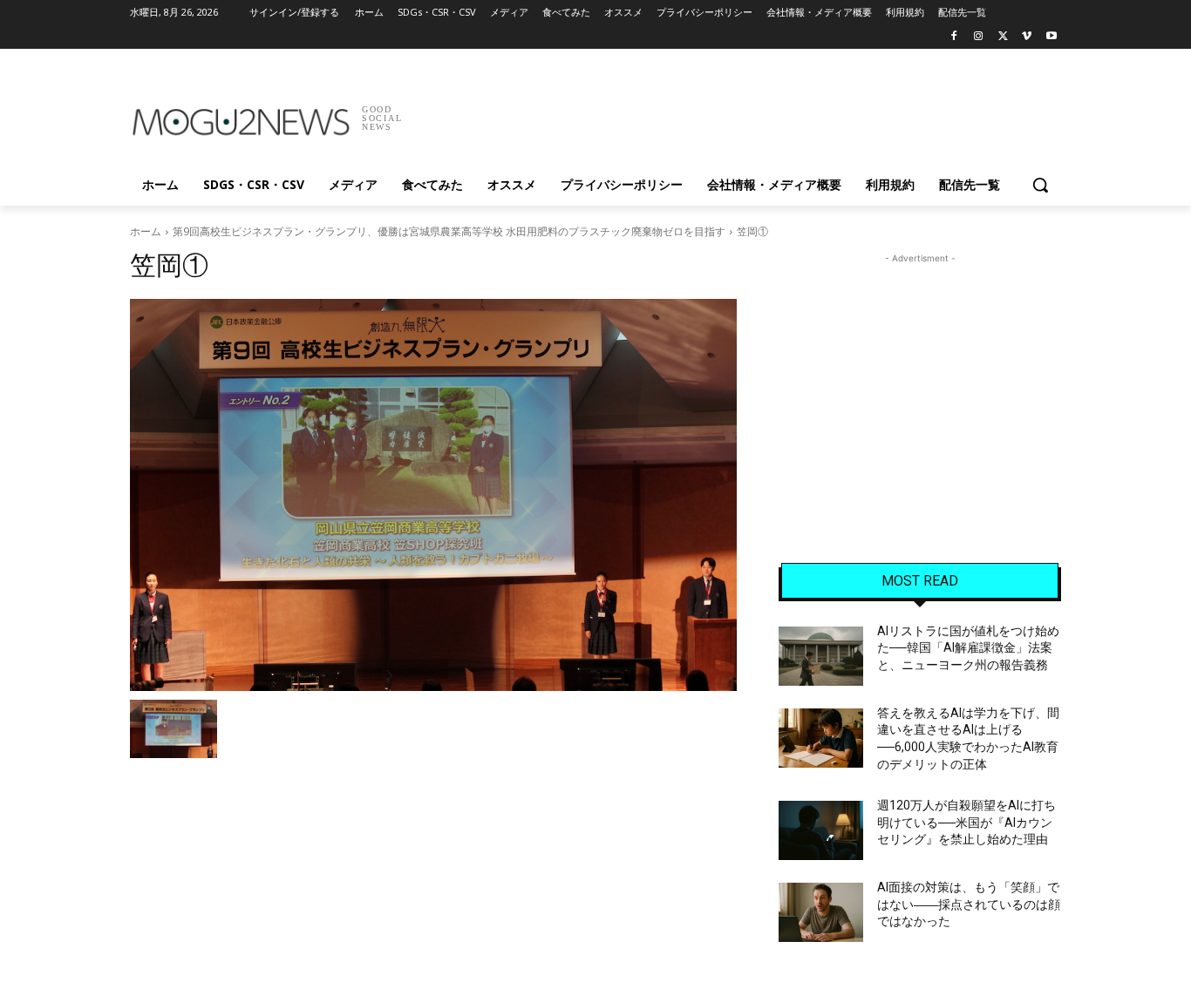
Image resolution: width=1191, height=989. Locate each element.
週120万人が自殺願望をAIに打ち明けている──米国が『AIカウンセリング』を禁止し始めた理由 (966, 822)
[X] (1003, 37)
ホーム (145, 231)
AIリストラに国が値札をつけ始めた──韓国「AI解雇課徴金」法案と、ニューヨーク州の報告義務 (968, 648)
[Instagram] (979, 37)
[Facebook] (954, 37)
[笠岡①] (433, 495)
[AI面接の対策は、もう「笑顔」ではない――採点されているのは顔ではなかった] (821, 912)
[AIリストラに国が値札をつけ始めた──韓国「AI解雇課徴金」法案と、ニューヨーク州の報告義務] (821, 656)
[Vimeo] (1027, 37)
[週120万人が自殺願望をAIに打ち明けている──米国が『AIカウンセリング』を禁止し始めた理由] (821, 830)
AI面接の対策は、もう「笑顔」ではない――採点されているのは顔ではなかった (968, 904)
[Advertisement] (726, 112)
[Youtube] (1051, 37)
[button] (1040, 185)
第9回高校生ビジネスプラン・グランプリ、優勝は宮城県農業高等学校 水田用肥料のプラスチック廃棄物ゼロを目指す (449, 231)
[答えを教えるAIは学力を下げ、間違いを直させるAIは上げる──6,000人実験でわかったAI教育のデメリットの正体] (821, 738)
